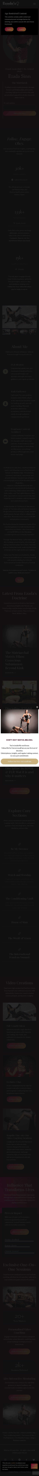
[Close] (37, 707)
